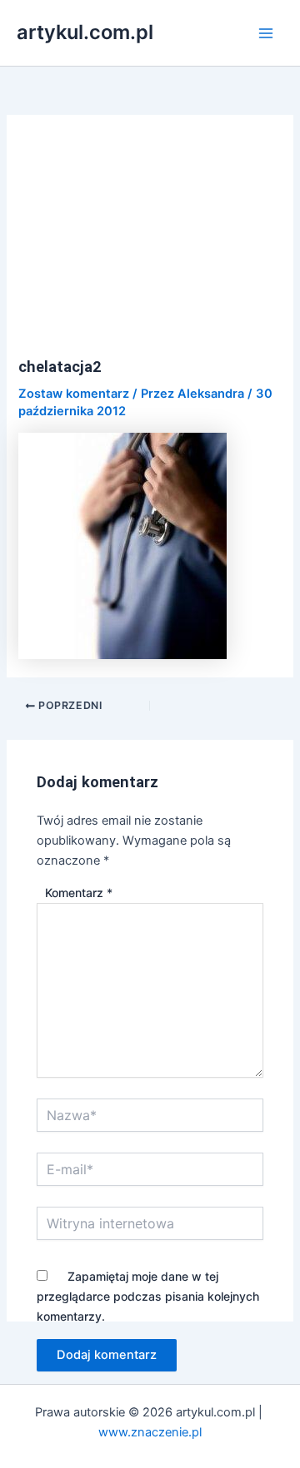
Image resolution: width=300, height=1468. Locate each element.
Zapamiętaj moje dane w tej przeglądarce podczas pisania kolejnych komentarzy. (148, 1296)
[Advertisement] (150, 245)
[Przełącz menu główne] (265, 33)
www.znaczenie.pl (150, 1432)
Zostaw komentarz (73, 393)
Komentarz (78, 892)
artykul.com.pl (85, 32)
